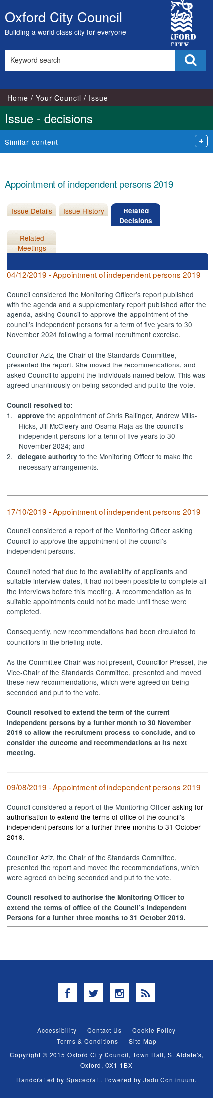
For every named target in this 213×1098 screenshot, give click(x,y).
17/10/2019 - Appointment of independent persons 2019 (104, 511)
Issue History (83, 211)
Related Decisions (135, 215)
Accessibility (57, 1030)
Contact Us (104, 1030)
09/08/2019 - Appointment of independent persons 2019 (104, 787)
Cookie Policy (154, 1030)
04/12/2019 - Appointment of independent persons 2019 (104, 274)
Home (17, 98)
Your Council (58, 98)
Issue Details (32, 211)
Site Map (143, 1041)
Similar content (31, 142)
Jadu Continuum (169, 1079)
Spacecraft (83, 1079)
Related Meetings (32, 243)
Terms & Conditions (87, 1041)
